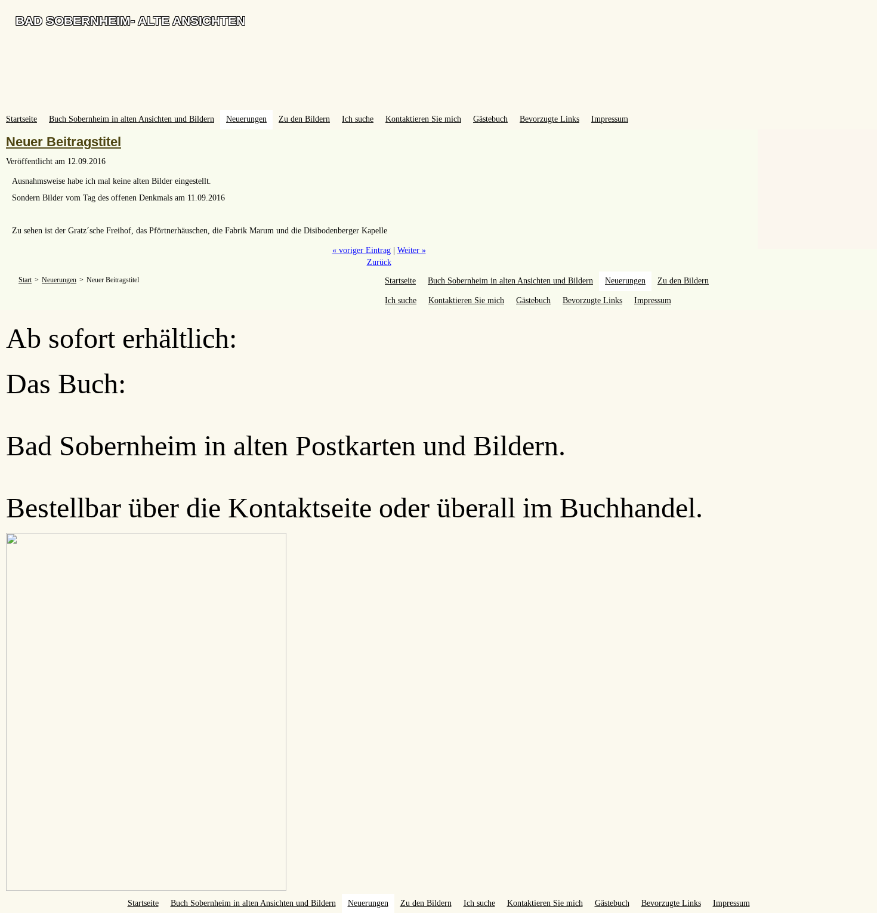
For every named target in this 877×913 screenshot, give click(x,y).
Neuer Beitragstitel (63, 141)
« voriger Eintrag (361, 250)
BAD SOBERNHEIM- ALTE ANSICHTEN (130, 20)
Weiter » (411, 250)
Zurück (379, 262)
